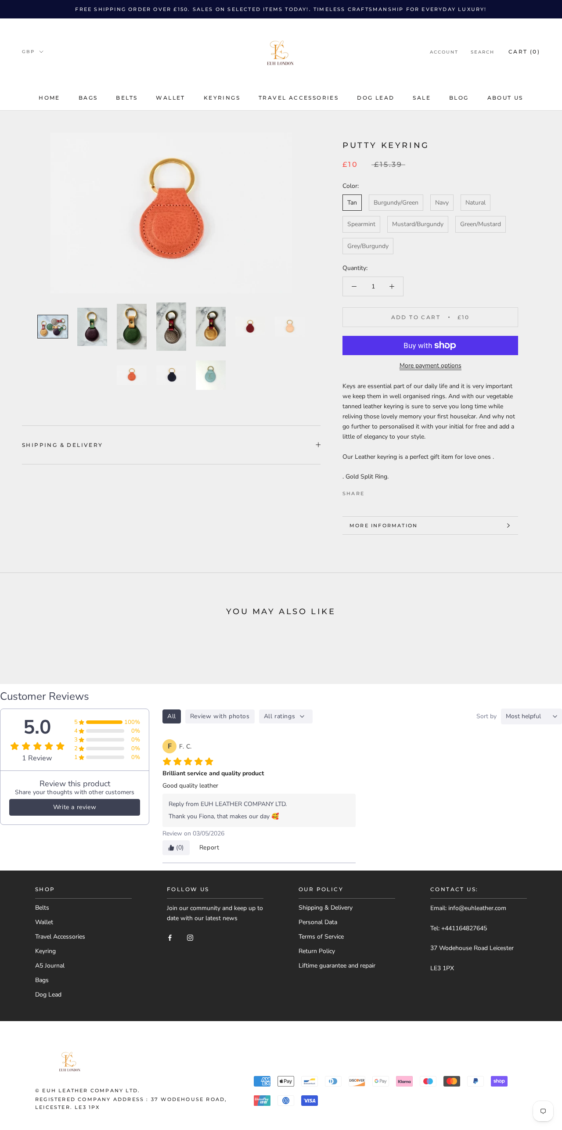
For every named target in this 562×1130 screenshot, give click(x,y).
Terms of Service (321, 936)
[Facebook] (372, 491)
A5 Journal (50, 965)
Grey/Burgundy (368, 246)
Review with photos (220, 716)
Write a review (74, 807)
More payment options (430, 365)
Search (482, 52)
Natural (475, 202)
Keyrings (222, 97)
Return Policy (317, 951)
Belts (126, 97)
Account (444, 52)
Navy (442, 202)
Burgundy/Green (396, 202)
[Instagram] (190, 937)
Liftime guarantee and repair (337, 965)
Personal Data (318, 922)
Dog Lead (375, 97)
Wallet (170, 97)
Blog (459, 97)
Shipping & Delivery (326, 907)
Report (209, 847)
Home (49, 97)
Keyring (45, 951)
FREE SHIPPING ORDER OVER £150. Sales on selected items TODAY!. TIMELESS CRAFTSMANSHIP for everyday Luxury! (280, 9)
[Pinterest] (395, 491)
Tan (352, 202)
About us (505, 97)
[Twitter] (384, 491)
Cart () (524, 51)
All (171, 716)
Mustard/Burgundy (417, 224)
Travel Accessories (299, 97)
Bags (88, 97)
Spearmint (361, 224)
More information (383, 525)
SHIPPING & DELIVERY (62, 445)
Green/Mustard (480, 224)
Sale (422, 97)
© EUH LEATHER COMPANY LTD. (87, 1090)
